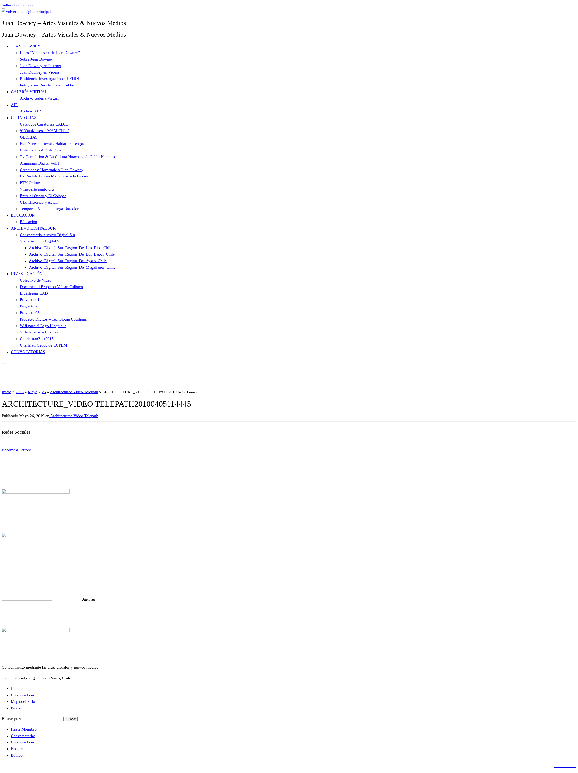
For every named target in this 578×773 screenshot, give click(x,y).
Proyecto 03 (30, 312)
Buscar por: (11, 718)
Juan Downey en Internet (40, 65)
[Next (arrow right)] (570, 386)
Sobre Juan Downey (36, 59)
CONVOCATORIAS (28, 351)
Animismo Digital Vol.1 (39, 163)
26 (44, 392)
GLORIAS (28, 137)
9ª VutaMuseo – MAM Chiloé (44, 130)
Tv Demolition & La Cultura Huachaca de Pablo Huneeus (67, 156)
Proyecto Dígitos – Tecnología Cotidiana (53, 319)
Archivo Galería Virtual (39, 98)
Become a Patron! (16, 450)
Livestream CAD (34, 293)
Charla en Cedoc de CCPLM (43, 345)
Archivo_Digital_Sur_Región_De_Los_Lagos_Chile (72, 254)
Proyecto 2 (28, 306)
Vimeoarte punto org (37, 189)
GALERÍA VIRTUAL (29, 91)
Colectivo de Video (35, 280)
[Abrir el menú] (3, 363)
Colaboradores (23, 695)
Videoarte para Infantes (39, 332)
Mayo (32, 392)
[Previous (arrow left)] (8, 386)
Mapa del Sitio (23, 701)
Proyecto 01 (30, 299)
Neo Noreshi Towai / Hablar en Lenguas (53, 143)
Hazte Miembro (24, 729)
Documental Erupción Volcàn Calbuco (51, 286)
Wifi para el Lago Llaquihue (43, 326)
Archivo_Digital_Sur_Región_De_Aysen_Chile (68, 260)
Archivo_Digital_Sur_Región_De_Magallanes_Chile (72, 267)
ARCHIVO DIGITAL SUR (33, 228)
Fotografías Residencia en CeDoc (47, 85)
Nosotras (18, 748)
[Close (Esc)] (573, 5)
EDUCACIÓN (23, 215)
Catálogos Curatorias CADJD (44, 124)
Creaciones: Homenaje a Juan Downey (51, 170)
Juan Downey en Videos (40, 72)
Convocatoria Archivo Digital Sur (47, 235)
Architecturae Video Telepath (74, 392)
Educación (28, 221)
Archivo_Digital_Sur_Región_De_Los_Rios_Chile (70, 247)
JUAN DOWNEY (25, 46)
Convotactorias (23, 735)
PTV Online (30, 182)
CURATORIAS (23, 117)
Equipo (17, 755)
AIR (14, 104)
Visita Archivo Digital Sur (41, 241)
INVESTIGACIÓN (26, 273)
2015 (20, 392)
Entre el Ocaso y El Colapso (43, 195)
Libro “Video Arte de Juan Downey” (50, 52)
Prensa (16, 708)
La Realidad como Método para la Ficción (54, 176)
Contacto (18, 688)
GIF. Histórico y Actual (39, 202)
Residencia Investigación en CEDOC (50, 78)
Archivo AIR (30, 111)
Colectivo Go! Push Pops (40, 150)
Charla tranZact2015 (37, 338)
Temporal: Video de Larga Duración (49, 208)
